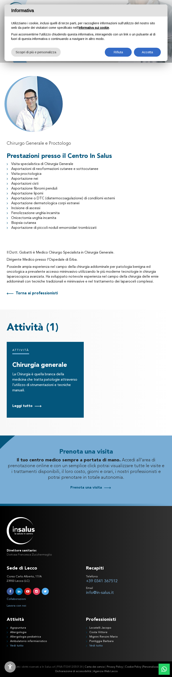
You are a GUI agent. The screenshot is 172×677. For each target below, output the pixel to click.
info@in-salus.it (100, 593)
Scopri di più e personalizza (36, 52)
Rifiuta (118, 52)
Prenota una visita (86, 487)
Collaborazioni (16, 599)
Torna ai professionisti (37, 293)
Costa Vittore (98, 632)
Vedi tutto (17, 645)
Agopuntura (18, 627)
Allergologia (18, 632)
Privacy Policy (115, 667)
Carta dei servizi (95, 667)
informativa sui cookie (94, 27)
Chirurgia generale (39, 365)
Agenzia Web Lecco (105, 671)
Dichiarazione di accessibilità (73, 671)
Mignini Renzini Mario (103, 636)
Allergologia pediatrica (25, 636)
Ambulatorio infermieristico (28, 641)
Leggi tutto (22, 406)
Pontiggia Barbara (101, 641)
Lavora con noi (16, 605)
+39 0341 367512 (102, 581)
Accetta (147, 52)
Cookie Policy (133, 667)
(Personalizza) (150, 667)
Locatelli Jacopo (100, 627)
